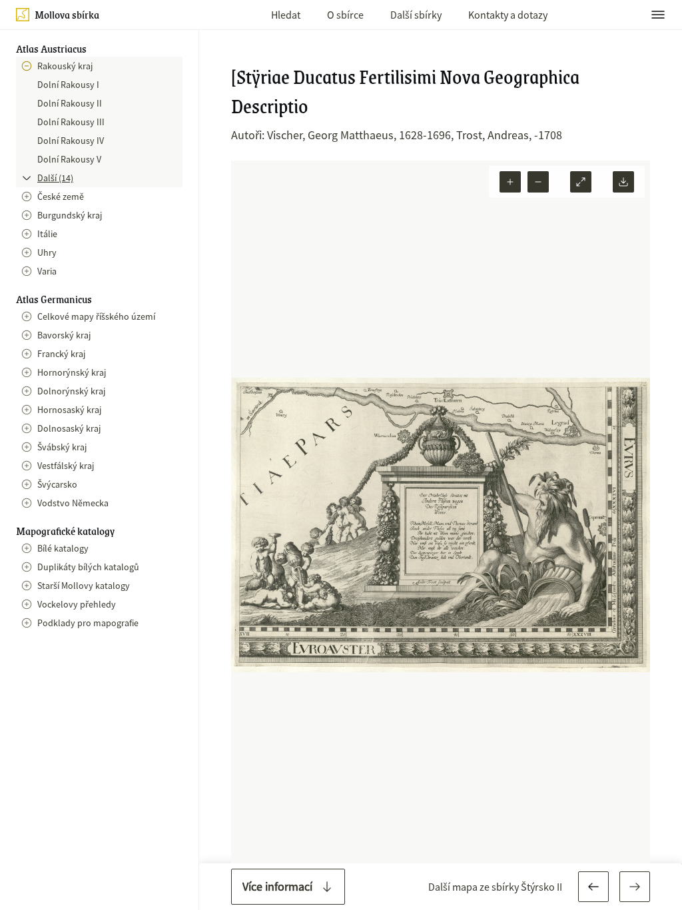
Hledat (285, 14)
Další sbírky (416, 14)
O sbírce (345, 14)
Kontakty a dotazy (507, 14)
